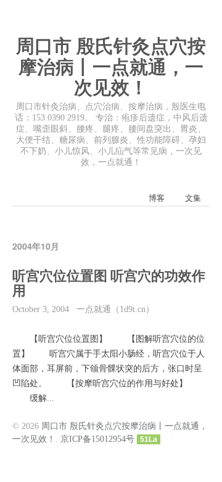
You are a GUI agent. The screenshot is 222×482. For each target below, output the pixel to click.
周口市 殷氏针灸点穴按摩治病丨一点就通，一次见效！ (111, 67)
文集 (193, 198)
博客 (157, 198)
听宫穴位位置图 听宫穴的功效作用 (108, 283)
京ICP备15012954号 (97, 439)
